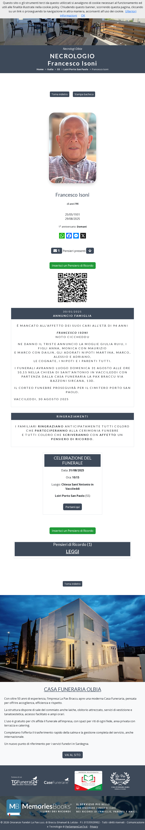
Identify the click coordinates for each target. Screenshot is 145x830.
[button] (73, 551)
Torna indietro (59, 94)
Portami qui (72, 506)
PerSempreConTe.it (76, 826)
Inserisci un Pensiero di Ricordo (72, 265)
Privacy (94, 826)
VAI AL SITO (72, 755)
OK (83, 15)
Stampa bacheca (84, 94)
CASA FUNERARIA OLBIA (72, 689)
